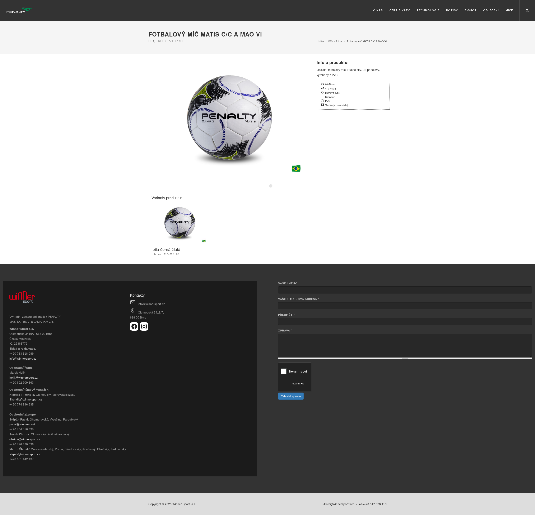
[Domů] (19, 10)
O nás (378, 10)
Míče (509, 10)
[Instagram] (144, 329)
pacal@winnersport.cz (24, 424)
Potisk (452, 10)
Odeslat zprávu (291, 396)
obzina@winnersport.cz (24, 439)
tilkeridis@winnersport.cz (25, 399)
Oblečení (491, 10)
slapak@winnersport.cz (24, 454)
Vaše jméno (289, 283)
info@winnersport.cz (22, 358)
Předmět (286, 314)
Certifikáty (399, 10)
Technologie (428, 10)
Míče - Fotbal (335, 41)
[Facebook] (135, 329)
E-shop (470, 10)
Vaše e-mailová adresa (298, 299)
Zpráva (285, 330)
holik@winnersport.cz (23, 377)
